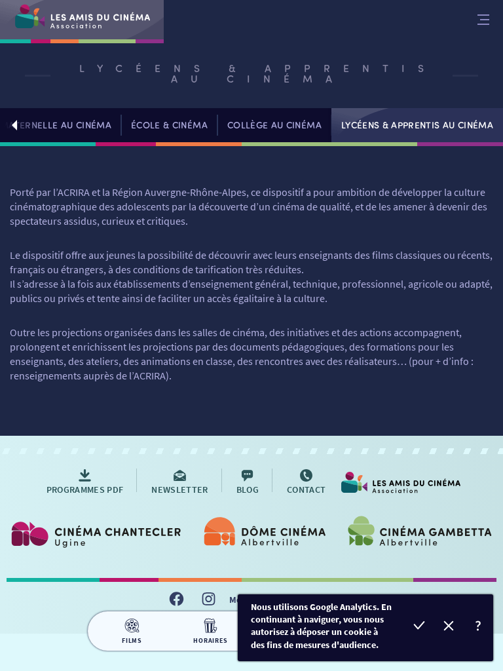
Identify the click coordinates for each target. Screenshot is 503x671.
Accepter (419, 627)
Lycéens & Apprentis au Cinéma (417, 125)
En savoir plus (478, 627)
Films (132, 640)
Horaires (210, 640)
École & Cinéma (169, 125)
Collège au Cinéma (274, 125)
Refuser (449, 627)
